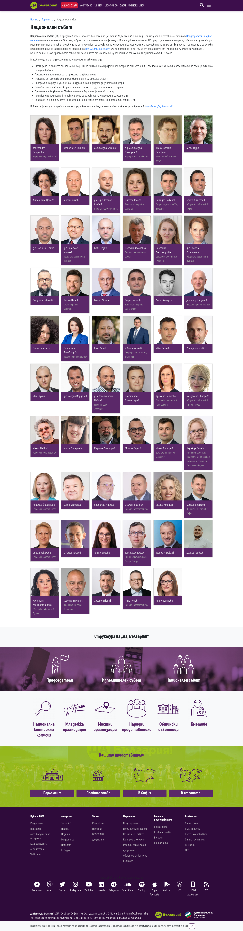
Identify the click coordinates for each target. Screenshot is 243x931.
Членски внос (136, 5)
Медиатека (67, 839)
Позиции (65, 834)
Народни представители (136, 726)
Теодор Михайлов (165, 552)
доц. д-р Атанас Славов (103, 202)
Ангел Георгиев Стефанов (164, 150)
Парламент (52, 793)
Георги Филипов (102, 300)
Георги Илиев (71, 300)
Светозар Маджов (104, 505)
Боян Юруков (101, 248)
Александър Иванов (74, 148)
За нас (98, 5)
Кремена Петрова (166, 396)
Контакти (98, 823)
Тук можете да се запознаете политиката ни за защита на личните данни (67, 917)
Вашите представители (163, 818)
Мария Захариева (73, 448)
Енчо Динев (100, 348)
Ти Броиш (35, 854)
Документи (98, 839)
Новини (65, 829)
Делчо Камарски (164, 300)
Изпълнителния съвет (97, 49)
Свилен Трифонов (134, 505)
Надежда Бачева (195, 448)
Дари (123, 5)
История (97, 829)
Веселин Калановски (136, 248)
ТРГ (187, 850)
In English (66, 850)
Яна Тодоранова (164, 600)
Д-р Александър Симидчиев (133, 150)
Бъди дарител (192, 829)
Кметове (199, 724)
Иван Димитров (195, 348)
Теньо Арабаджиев (135, 552)
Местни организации (105, 726)
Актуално (86, 5)
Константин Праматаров (132, 398)
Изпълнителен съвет (121, 680)
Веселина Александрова (163, 250)
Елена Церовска (41, 348)
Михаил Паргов (133, 448)
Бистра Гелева (133, 200)
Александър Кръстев (105, 148)
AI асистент (37, 849)
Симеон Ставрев (195, 505)
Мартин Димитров (104, 448)
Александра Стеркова (39, 150)
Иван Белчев (162, 348)
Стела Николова (42, 552)
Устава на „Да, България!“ (159, 106)
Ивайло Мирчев (133, 348)
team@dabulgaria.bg (137, 913)
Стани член (191, 823)
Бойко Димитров (195, 200)
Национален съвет (183, 680)
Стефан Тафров (72, 552)
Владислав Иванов (43, 300)
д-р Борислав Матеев (71, 250)
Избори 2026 (69, 5)
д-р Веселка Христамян (193, 250)
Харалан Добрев (194, 552)
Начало (34, 19)
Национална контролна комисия (44, 729)
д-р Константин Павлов (103, 398)
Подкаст (66, 845)
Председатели (59, 680)
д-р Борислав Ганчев (44, 248)
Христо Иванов (102, 600)
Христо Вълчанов (73, 600)
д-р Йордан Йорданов (75, 396)
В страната (190, 793)
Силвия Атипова (165, 505)
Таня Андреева (102, 552)
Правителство (98, 793)
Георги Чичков (132, 300)
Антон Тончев (71, 200)
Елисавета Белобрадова (70, 350)
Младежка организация (74, 726)
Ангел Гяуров (193, 148)
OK (192, 926)
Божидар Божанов (165, 200)
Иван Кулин (39, 396)
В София (144, 793)
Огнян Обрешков (72, 505)
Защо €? (66, 823)
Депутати (129, 850)
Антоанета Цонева (43, 200)
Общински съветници (168, 726)
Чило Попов (131, 600)
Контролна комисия (134, 839)
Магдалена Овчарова (197, 396)
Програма (35, 829)
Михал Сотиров (164, 448)
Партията (47, 19)
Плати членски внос (196, 834)
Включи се (111, 5)
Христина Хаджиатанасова (42, 603)
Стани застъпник (195, 839)
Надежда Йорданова (44, 505)
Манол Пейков (40, 448)
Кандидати (36, 823)
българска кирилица (130, 918)
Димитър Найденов (196, 300)
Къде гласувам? (38, 844)
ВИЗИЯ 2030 (98, 834)
